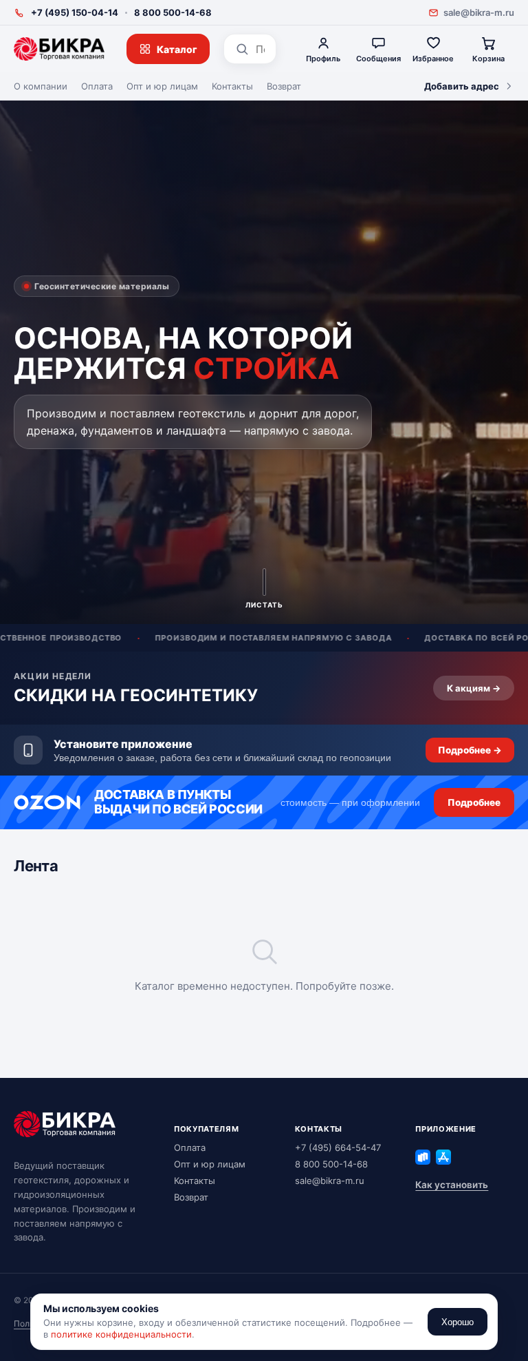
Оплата (97, 86)
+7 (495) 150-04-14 (74, 12)
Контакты (232, 86)
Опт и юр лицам (162, 86)
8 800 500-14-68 (173, 12)
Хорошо (457, 1322)
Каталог (177, 49)
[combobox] (260, 49)
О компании (40, 86)
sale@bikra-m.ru (478, 12)
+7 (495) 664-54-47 (338, 1147)
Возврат (284, 86)
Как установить (451, 1184)
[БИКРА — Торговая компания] (59, 49)
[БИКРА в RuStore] (422, 1157)
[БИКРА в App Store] (443, 1157)
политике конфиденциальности (121, 1334)
